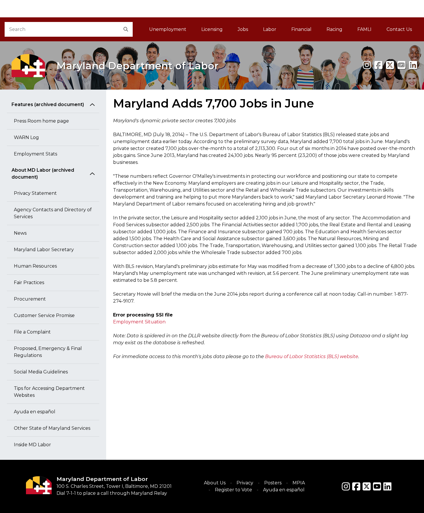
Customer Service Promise (44, 315)
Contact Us (399, 29)
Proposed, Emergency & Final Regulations (48, 352)
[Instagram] (367, 65)
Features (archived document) (48, 104)
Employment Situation (139, 322)
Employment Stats (35, 154)
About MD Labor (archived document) (43, 173)
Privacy (245, 483)
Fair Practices (29, 282)
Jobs (243, 29)
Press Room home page (41, 121)
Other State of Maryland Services (52, 428)
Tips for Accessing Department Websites (49, 392)
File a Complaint (32, 332)
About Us (215, 483)
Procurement (30, 299)
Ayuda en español (34, 411)
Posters (273, 483)
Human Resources (35, 266)
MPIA (298, 483)
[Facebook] (378, 65)
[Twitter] (367, 486)
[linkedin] (413, 65)
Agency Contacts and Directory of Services (53, 213)
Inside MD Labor (32, 444)
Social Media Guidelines (41, 372)
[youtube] (401, 65)
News (20, 233)
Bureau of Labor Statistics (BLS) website (311, 356)
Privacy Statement (35, 193)
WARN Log (26, 137)
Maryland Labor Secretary (44, 249)
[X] (390, 65)
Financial (301, 29)
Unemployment (167, 29)
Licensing (212, 29)
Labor (269, 29)
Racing (334, 29)
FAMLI (368, 31)
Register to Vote (233, 489)
